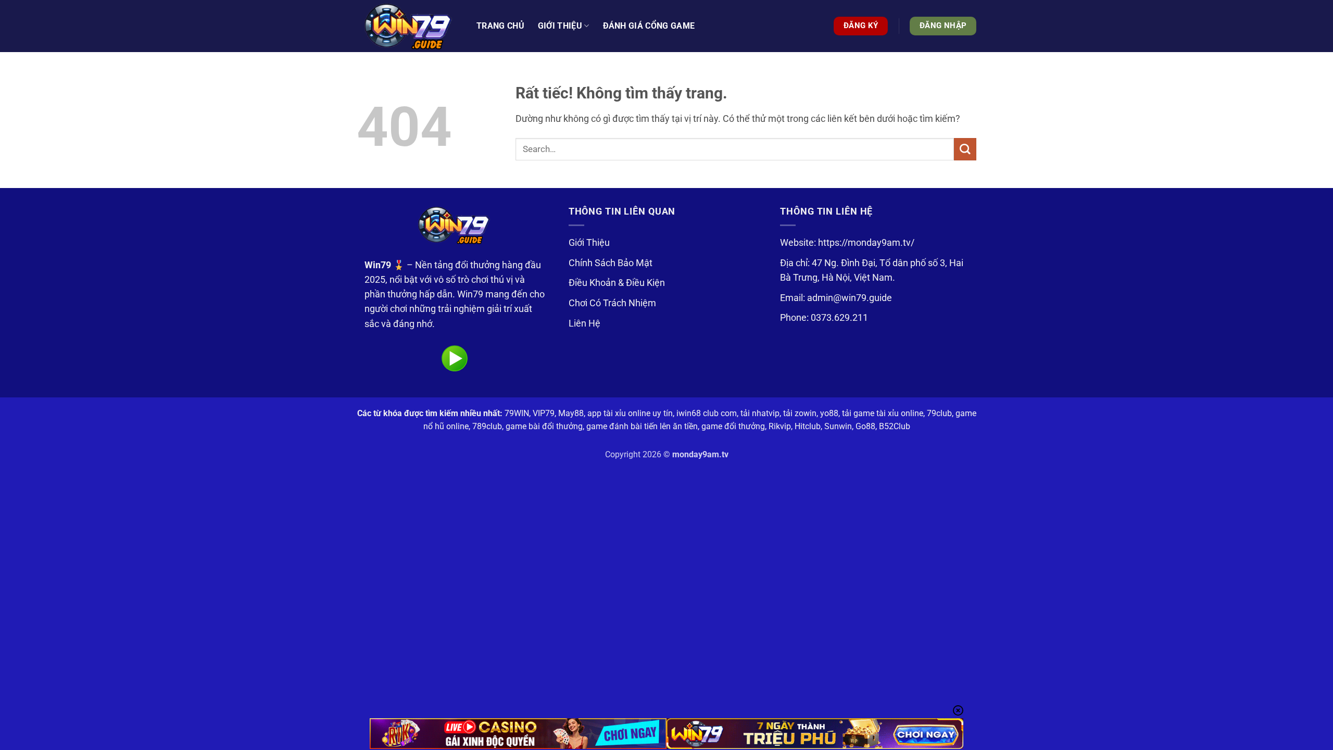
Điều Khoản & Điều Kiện (617, 283)
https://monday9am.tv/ (866, 243)
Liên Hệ (584, 323)
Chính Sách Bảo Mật (610, 263)
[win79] (409, 26)
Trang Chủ (500, 26)
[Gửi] (965, 149)
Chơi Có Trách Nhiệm (612, 303)
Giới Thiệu (589, 243)
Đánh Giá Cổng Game (649, 26)
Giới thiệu (560, 26)
